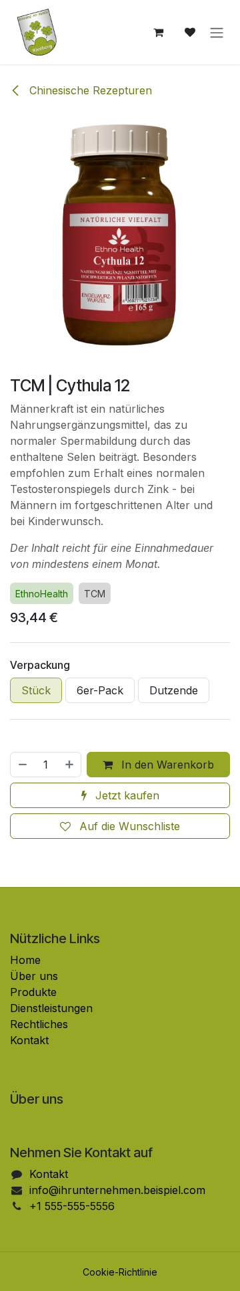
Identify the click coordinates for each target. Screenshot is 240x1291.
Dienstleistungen (51, 1008)
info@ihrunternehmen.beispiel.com (117, 1190)
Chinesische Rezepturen (89, 90)
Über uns (34, 976)
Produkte (33, 992)
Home (25, 960)
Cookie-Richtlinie (120, 1272)
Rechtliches (39, 1024)
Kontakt (29, 1040)
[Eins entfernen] (22, 765)
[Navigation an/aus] (216, 32)
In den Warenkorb (166, 764)
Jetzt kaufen (125, 795)
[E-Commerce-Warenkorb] (158, 32)
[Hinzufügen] (70, 765)
